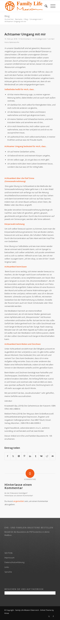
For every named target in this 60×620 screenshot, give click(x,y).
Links (7, 567)
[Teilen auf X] (13, 456)
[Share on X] (19, 456)
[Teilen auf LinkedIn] (30, 456)
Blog (7, 16)
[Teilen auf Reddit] (47, 456)
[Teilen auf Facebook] (7, 456)
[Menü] (51, 6)
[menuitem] (44, 6)
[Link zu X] (49, 616)
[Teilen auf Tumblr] (35, 456)
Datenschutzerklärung (14, 562)
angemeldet (18, 501)
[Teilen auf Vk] (41, 456)
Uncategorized (40, 39)
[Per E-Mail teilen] (52, 456)
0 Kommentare (25, 39)
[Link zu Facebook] (53, 616)
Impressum (9, 557)
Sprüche (8, 571)
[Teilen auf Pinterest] (24, 456)
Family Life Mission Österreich (27, 610)
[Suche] (44, 6)
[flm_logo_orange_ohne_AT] (25, 6)
